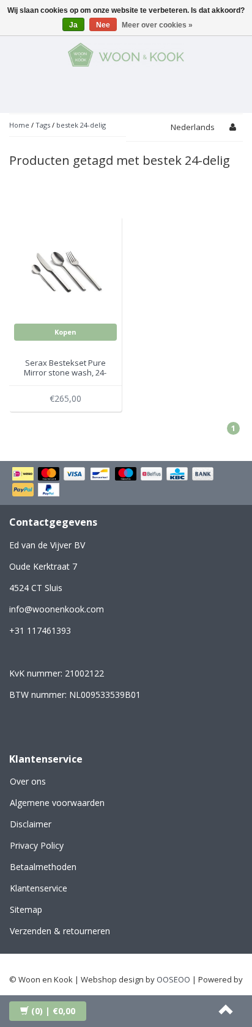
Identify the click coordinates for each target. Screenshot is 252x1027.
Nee (103, 25)
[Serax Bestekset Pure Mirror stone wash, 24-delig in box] (65, 271)
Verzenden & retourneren (60, 931)
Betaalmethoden (43, 867)
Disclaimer (30, 824)
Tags (42, 124)
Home (19, 124)
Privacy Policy (37, 845)
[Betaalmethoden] (126, 483)
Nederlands (193, 127)
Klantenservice (38, 888)
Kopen (65, 331)
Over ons (28, 781)
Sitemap (26, 909)
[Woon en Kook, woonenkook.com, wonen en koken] (126, 52)
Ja (73, 25)
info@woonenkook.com (56, 609)
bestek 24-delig (81, 124)
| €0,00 (53, 1011)
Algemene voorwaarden (57, 802)
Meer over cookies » (157, 25)
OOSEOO (173, 979)
